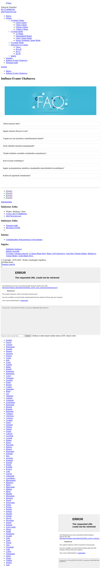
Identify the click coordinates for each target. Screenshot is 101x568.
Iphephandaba (6, 202)
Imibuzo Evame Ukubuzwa (16, 60)
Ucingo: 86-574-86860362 (16, 214)
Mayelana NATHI (13, 228)
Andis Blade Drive (25, 256)
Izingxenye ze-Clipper (19, 45)
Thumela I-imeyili (8, 264)
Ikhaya (8, 16)
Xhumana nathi (12, 63)
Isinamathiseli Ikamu (24, 36)
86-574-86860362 (8, 9)
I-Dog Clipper (21, 23)
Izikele (13, 56)
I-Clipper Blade (17, 31)
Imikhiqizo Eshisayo (14, 249)
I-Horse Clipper (22, 27)
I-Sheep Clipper (22, 29)
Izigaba (9, 18)
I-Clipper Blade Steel (37, 253)
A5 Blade (19, 34)
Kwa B (18, 49)
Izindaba (9, 58)
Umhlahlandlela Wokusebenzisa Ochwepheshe (24, 240)
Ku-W (18, 54)
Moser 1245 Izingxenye (56, 253)
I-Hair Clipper (21, 25)
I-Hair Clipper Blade (24, 38)
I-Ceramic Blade (17, 43)
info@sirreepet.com (8, 12)
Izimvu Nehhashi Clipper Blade (28, 40)
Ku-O (18, 51)
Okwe (18, 47)
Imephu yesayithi (12, 251)
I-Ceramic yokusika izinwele (17, 253)
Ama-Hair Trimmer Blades (76, 253)
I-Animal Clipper (17, 20)
